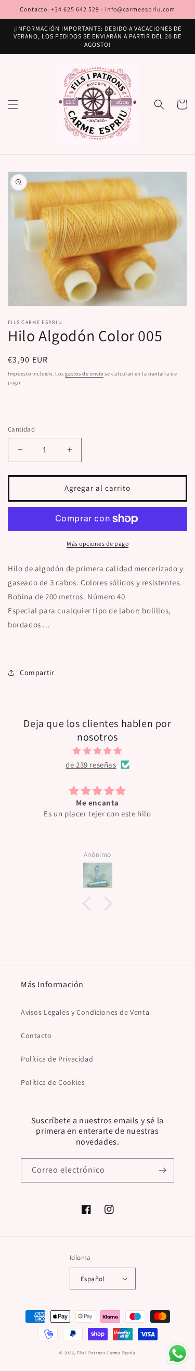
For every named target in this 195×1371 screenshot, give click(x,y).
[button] (13, 104)
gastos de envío (84, 373)
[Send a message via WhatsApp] (177, 1353)
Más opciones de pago (97, 543)
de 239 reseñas (91, 765)
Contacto (36, 1035)
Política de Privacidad (57, 1059)
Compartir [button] (37, 672)
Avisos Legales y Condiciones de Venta (85, 1012)
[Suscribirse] (162, 1170)
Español (93, 1278)
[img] (97, 751)
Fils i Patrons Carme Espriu (106, 1352)
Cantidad (21, 429)
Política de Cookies (53, 1082)
